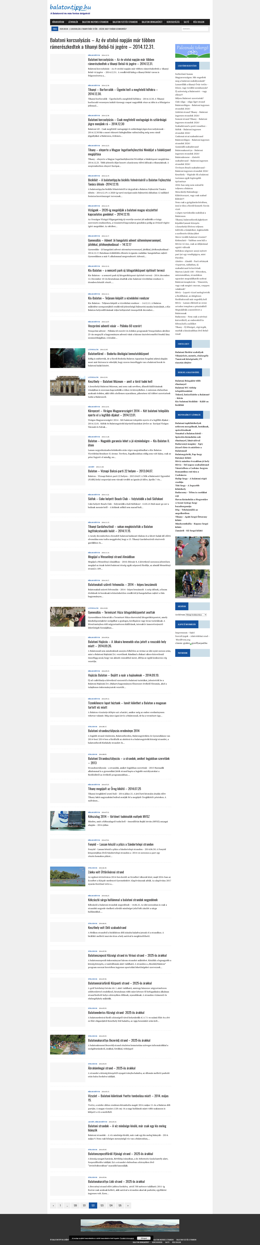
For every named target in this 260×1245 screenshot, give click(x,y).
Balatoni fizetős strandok (125, 22)
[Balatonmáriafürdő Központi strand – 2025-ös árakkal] (67, 995)
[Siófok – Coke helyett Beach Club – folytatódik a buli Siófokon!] (67, 511)
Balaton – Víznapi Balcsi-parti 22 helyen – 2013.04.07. (120, 470)
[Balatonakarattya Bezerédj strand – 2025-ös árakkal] (67, 1052)
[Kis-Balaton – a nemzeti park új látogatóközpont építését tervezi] (67, 282)
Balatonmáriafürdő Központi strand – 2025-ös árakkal (120, 983)
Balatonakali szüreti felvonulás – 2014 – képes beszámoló (122, 584)
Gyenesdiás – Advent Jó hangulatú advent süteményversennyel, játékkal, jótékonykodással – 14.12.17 (124, 242)
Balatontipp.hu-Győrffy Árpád (63, 1239)
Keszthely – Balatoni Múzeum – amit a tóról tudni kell (120, 381)
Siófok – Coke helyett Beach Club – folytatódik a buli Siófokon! (125, 498)
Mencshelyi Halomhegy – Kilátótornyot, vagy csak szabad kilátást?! (190, 195)
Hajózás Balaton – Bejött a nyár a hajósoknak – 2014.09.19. (123, 675)
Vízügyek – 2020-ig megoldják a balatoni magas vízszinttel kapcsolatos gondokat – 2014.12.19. (123, 212)
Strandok (92, 727)
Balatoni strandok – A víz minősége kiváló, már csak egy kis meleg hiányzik (127, 1127)
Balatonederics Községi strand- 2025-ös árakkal (116, 1012)
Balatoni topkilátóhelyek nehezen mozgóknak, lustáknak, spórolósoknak (192, 427)
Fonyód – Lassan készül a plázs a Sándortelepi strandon (120, 844)
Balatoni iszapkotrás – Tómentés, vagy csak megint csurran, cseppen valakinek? (192, 285)
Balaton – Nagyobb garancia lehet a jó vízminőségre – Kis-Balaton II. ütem (129, 442)
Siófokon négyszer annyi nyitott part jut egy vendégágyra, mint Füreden (191, 254)
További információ (127, 1238)
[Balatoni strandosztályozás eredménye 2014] (67, 743)
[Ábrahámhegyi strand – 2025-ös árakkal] (67, 1080)
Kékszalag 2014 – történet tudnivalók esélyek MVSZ (119, 816)
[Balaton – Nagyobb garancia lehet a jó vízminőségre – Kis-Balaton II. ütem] (67, 453)
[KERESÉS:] (195, 28)
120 (75, 1205)
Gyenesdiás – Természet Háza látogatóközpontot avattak (121, 612)
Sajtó (186, 22)
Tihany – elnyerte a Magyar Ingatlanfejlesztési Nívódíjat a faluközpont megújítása (129, 151)
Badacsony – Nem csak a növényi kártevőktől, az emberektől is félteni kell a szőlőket (191, 320)
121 (84, 1205)
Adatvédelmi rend (199, 636)
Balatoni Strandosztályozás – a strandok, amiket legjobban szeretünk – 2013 (129, 760)
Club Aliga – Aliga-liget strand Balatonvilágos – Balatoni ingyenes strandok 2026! (192, 105)
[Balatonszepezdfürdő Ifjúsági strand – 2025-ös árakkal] (67, 1166)
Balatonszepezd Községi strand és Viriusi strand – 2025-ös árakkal (127, 955)
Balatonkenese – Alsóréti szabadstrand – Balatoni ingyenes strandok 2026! (191, 161)
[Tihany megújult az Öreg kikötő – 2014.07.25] (67, 801)
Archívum (180, 614)
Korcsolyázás (173, 22)
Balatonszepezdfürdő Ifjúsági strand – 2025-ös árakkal (120, 1153)
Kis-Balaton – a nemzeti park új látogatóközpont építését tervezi (126, 270)
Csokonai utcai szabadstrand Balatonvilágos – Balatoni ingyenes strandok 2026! (192, 140)
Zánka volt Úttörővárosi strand (106, 871)
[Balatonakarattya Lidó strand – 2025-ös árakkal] (67, 1193)
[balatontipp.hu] (75, 9)
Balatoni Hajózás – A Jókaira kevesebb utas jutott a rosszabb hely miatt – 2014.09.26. (127, 643)
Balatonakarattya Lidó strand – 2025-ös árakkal (116, 1181)
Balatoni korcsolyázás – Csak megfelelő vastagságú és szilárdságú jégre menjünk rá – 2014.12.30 (127, 121)
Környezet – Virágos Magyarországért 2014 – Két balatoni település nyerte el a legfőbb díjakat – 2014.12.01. (128, 412)
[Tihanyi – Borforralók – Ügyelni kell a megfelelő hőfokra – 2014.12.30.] (67, 102)
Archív (91, 467)
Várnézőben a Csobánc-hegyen (191, 468)
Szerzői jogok (181, 636)
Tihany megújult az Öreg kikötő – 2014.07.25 (114, 788)
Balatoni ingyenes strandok (95, 22)
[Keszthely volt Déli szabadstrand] (67, 940)
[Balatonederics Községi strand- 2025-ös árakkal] (67, 1024)
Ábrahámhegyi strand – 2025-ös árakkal (111, 1067)
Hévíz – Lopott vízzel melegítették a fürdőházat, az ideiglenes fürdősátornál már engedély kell (192, 296)
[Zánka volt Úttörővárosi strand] (67, 884)
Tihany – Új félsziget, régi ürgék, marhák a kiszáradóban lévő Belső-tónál (192, 330)
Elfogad (144, 1238)
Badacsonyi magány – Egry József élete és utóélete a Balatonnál (189, 447)
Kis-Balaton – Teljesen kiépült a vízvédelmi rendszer (118, 297)
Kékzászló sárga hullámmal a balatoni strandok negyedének (123, 899)
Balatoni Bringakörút (152, 22)
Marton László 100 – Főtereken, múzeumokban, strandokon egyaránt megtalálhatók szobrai (190, 275)
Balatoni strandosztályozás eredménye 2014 (113, 730)
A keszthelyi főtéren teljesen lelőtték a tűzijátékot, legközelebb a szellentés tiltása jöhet (192, 230)
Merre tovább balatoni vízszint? (191, 236)
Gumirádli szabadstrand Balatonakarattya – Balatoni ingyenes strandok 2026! (189, 150)
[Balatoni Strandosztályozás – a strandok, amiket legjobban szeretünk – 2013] (67, 771)
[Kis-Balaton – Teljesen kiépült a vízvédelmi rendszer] (67, 310)
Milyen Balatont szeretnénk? (189, 98)
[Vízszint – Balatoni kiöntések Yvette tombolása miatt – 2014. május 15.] (67, 1108)
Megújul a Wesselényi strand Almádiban (111, 556)
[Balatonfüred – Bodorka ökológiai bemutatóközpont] (67, 366)
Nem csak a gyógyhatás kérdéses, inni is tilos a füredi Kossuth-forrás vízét (192, 206)
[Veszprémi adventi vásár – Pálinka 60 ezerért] (67, 338)
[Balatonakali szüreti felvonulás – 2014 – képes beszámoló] (67, 596)
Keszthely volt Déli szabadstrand (107, 927)
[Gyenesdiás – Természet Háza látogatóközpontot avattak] (67, 624)
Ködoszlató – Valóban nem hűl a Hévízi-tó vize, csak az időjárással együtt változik (191, 244)
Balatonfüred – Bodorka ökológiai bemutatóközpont (118, 353)
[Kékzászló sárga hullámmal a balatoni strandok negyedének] (67, 912)
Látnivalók (73, 22)
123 (101, 1205)
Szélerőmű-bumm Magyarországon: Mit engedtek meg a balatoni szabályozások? (190, 77)
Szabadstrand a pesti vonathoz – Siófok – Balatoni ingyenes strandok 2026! (191, 129)
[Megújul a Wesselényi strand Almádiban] (67, 569)
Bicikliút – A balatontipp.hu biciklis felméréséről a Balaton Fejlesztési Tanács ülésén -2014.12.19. (129, 181)
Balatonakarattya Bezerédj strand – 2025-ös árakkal (119, 1040)
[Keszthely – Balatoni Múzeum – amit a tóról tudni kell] (67, 393)
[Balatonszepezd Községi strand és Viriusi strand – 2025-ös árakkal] (67, 967)
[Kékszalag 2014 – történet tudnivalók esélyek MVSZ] (67, 828)
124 (111, 1205)
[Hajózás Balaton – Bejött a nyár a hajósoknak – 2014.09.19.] (67, 687)
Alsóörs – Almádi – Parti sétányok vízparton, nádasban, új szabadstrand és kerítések (191, 265)
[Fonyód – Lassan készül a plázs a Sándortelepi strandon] (67, 856)
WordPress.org (183, 639)
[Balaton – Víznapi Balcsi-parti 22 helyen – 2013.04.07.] (67, 483)
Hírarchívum (58, 22)
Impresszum (181, 632)
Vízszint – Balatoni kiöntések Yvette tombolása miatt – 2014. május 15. (128, 1097)
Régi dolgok (198, 22)
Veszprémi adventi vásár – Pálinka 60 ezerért (115, 325)
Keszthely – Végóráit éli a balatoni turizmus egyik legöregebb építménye (191, 178)
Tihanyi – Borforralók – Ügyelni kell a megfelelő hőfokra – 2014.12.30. (123, 91)
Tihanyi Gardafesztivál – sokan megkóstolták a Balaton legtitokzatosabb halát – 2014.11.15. (120, 528)
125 (119, 1205)
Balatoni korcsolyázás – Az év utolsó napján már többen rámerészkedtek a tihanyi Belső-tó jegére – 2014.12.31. (121, 61)
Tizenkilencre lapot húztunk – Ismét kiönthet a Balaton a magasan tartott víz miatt (127, 704)
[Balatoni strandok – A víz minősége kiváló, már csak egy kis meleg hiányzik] (67, 1138)
